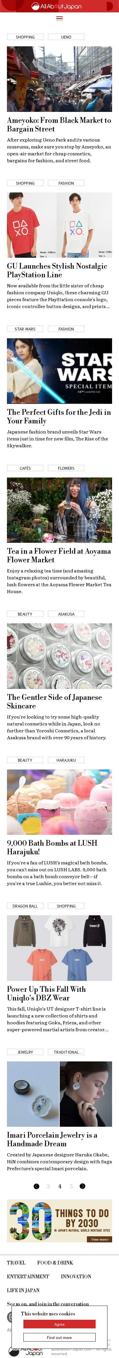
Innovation (76, 1277)
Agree (59, 1324)
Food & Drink (55, 1263)
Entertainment (28, 1277)
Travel (16, 1263)
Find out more (59, 1337)
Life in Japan (23, 1291)
